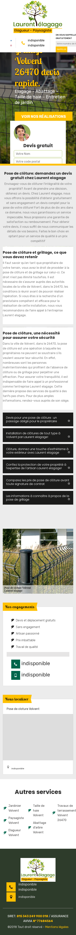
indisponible (36, 40)
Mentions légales (56, 927)
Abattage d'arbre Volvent (39, 827)
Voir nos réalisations (43, 116)
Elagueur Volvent (14, 832)
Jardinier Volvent (14, 808)
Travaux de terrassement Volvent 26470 (64, 813)
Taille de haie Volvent (38, 810)
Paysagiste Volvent (15, 820)
